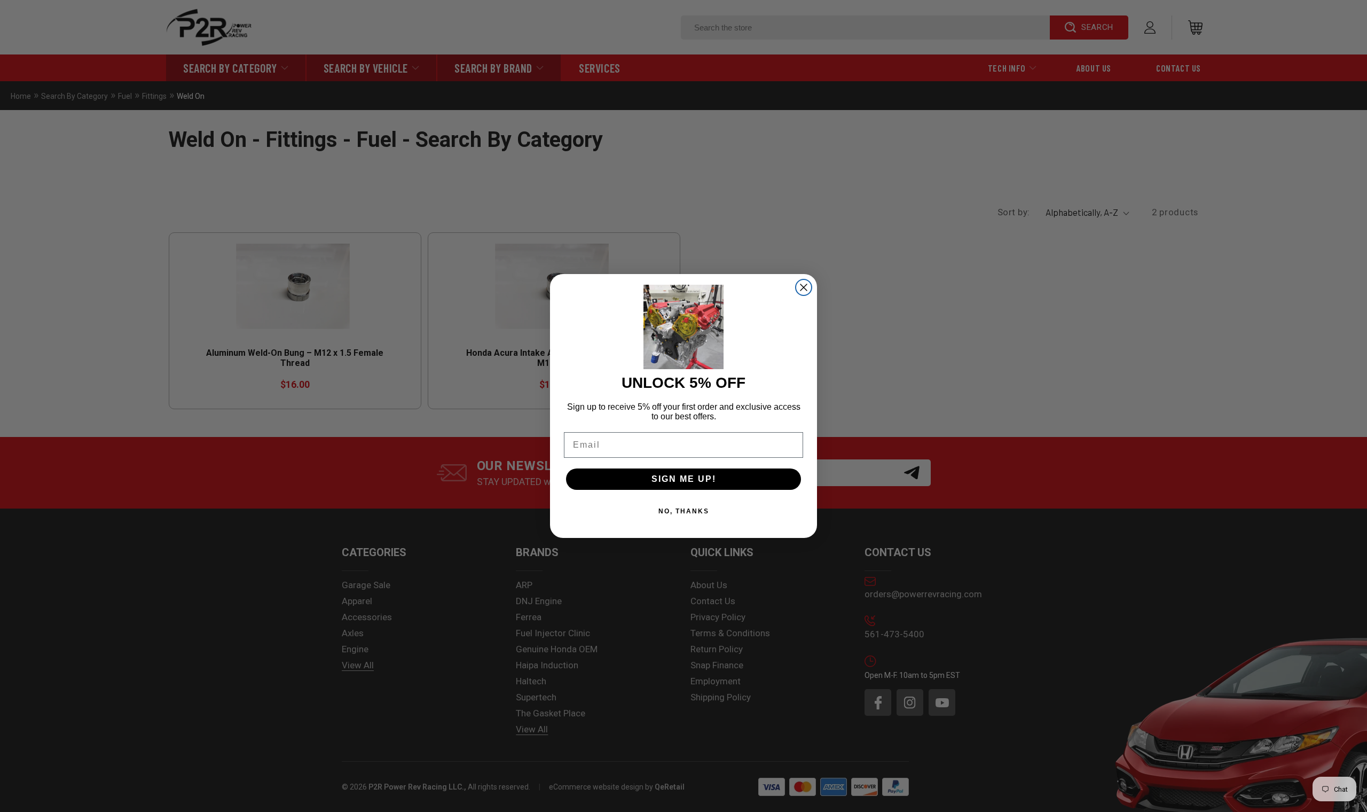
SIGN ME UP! (683, 478)
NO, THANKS (683, 511)
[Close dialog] (804, 287)
